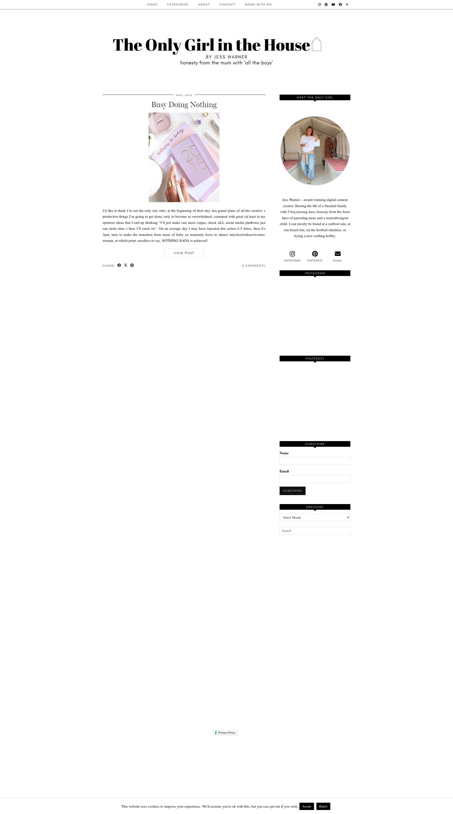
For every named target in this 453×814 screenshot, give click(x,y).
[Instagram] (319, 4)
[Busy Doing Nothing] (184, 200)
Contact (227, 4)
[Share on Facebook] (119, 265)
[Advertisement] (315, 626)
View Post (184, 253)
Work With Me (258, 4)
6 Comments (253, 265)
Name (284, 452)
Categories (178, 4)
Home (152, 4)
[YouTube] (333, 4)
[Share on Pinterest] (132, 265)
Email (284, 471)
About (204, 4)
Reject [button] (323, 806)
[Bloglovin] (347, 4)
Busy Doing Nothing (184, 104)
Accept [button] (306, 806)
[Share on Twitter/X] (126, 265)
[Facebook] (340, 4)
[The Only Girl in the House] (226, 50)
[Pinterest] (326, 4)
